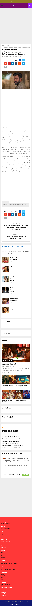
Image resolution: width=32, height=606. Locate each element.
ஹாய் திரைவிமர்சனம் (9, 364)
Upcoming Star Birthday (10, 431)
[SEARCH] (28, 333)
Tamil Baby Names (5, 584)
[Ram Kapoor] (5, 292)
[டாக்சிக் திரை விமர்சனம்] (9, 379)
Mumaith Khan (13, 257)
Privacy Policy (27, 603)
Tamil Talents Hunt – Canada (8, 569)
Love (2, 555)
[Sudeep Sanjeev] (5, 303)
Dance (2, 574)
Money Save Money (5, 528)
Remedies (3, 534)
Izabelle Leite (13, 276)
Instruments (3, 554)
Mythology (3, 577)
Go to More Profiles (7, 326)
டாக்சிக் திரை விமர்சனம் (7, 386)
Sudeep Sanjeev (14, 298)
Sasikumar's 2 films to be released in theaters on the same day (14, 205)
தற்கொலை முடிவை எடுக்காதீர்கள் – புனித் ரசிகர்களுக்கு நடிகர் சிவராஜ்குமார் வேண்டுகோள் (16, 227)
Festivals (3, 576)
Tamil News (8, 49)
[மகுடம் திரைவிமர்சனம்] (23, 394)
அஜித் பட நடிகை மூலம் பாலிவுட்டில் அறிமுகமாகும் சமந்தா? (16, 237)
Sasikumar (5, 201)
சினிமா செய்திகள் (14, 49)
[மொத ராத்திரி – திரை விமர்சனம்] (9, 394)
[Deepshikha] (5, 313)
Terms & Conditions (14, 604)
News (4, 49)
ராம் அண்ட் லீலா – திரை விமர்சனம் (21, 386)
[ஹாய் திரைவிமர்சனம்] (16, 353)
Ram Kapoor (13, 287)
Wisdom (3, 557)
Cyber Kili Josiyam (5, 523)
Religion (3, 579)
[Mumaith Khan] (5, 262)
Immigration (4, 552)
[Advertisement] (16, 25)
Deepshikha (13, 307)
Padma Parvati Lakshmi (16, 267)
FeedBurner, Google (15, 474)
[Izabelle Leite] (5, 281)
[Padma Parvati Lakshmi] (5, 272)
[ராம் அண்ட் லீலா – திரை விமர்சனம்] (23, 379)
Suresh (5, 56)
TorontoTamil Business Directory (9, 563)
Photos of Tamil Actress (7, 585)
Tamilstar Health (5, 533)
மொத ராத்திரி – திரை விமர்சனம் (7, 401)
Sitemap (20, 604)
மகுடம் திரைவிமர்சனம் (21, 400)
